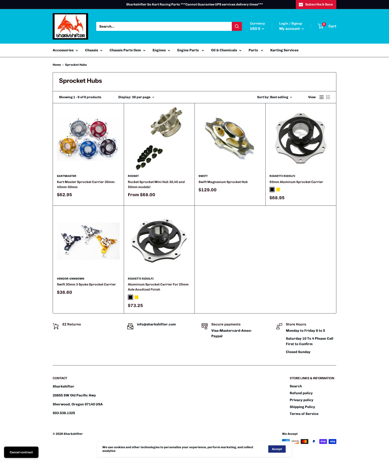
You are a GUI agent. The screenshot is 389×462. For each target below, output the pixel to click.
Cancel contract (21, 452)
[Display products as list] (328, 97)
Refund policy (301, 393)
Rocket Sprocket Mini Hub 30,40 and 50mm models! (156, 184)
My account (290, 28)
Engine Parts (188, 50)
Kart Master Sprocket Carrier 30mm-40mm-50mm (86, 184)
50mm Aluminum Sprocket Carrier (296, 182)
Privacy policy (301, 400)
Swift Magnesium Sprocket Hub (223, 182)
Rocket (133, 176)
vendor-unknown (70, 278)
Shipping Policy (302, 407)
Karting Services (284, 50)
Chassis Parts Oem (125, 50)
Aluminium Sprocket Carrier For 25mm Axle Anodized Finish (158, 286)
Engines (159, 50)
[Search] (237, 26)
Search (296, 386)
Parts (254, 50)
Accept (277, 449)
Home (57, 65)
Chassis (91, 50)
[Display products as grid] (321, 97)
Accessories (63, 50)
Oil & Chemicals (224, 50)
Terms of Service (304, 414)
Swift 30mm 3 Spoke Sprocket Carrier (86, 284)
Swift (203, 176)
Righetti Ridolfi (282, 176)
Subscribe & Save (319, 4)
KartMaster (66, 176)
